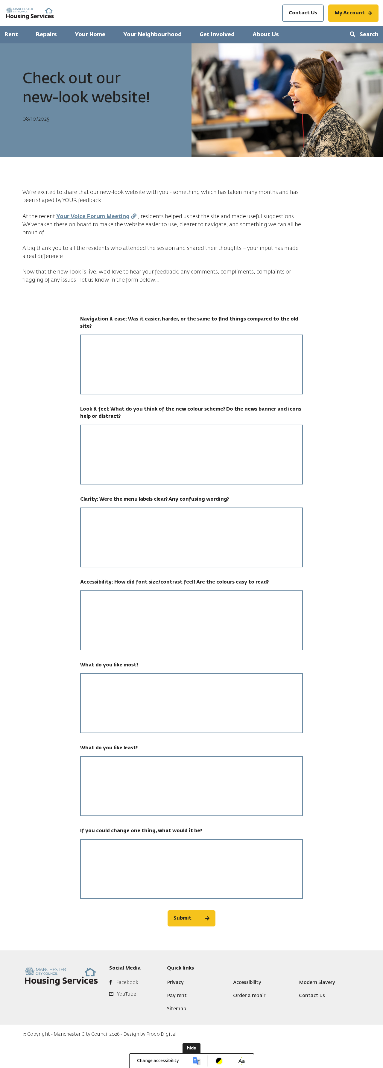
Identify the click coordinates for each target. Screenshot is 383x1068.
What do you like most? (109, 665)
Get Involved (217, 34)
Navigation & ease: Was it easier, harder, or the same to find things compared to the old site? (189, 323)
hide (191, 1048)
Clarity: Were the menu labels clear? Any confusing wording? (154, 499)
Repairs (46, 34)
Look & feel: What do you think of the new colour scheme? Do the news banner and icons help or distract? (190, 413)
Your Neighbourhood (152, 34)
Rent (11, 34)
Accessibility (247, 982)
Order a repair (249, 995)
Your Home (90, 34)
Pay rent (177, 995)
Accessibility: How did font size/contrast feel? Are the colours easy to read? (174, 582)
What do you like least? (109, 748)
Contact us (312, 995)
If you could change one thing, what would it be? (141, 831)
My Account (350, 13)
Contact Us (303, 13)
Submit (183, 918)
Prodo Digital (161, 1034)
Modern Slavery (317, 982)
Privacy (175, 982)
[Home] (29, 13)
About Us (266, 34)
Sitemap (176, 1009)
